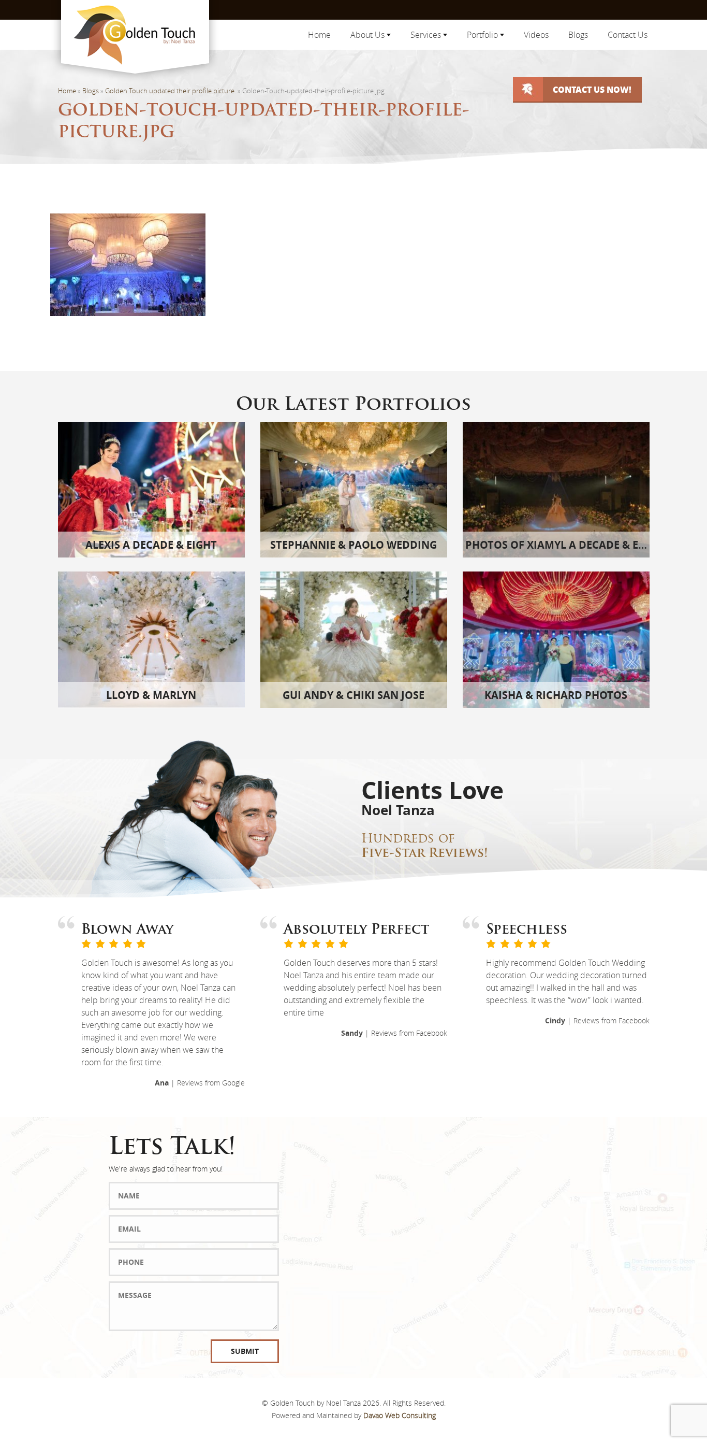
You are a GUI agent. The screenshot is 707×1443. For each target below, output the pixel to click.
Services (426, 34)
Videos (536, 34)
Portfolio (483, 34)
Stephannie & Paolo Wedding (353, 545)
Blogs (578, 34)
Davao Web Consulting (399, 1415)
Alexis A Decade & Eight (151, 545)
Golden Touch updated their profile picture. (170, 90)
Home (319, 34)
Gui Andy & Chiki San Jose (353, 695)
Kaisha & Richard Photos (555, 695)
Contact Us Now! (592, 89)
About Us (368, 34)
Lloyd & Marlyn (151, 695)
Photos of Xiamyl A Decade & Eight (564, 545)
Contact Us (627, 34)
